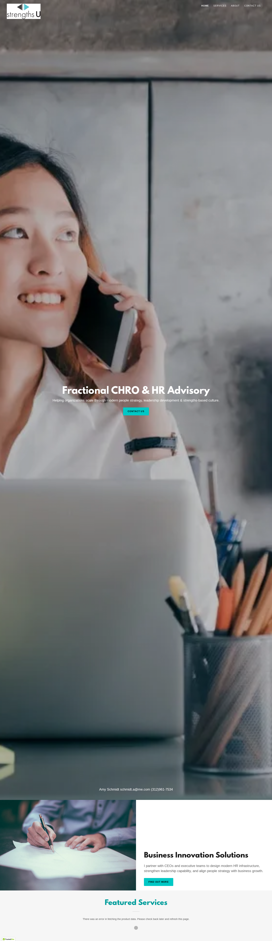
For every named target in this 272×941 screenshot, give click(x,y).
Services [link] (219, 6)
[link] (24, 5)
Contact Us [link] (252, 6)
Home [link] (205, 6)
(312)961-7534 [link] (162, 789)
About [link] (235, 6)
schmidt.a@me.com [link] (135, 789)
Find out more (158, 882)
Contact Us (136, 411)
